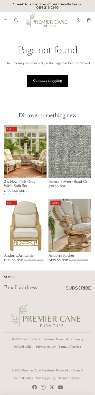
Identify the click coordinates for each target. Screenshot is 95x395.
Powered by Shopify (70, 339)
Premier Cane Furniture (38, 339)
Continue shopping (47, 81)
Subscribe (78, 288)
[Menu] (5, 20)
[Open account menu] (78, 20)
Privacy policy (46, 346)
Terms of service (69, 346)
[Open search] (16, 20)
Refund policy (23, 346)
